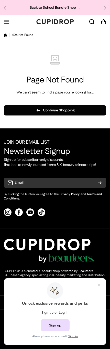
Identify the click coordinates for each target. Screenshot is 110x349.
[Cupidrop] (55, 21)
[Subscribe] (99, 183)
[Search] (92, 21)
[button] (6, 7)
